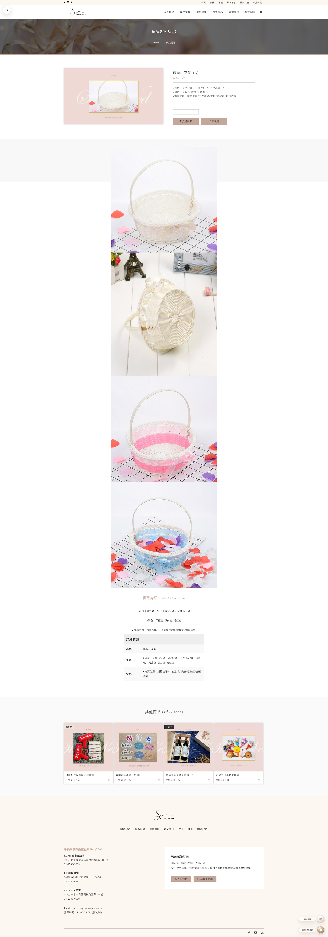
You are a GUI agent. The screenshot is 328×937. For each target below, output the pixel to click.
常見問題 (257, 2)
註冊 (212, 2)
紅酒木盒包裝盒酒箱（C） (181, 775)
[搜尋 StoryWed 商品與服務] (7, 10)
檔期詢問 (250, 12)
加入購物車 (186, 121)
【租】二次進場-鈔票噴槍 (80, 775)
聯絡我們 (202, 829)
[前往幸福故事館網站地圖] (320, 919)
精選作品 (218, 12)
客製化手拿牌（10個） (128, 775)
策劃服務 (169, 12)
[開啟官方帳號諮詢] (320, 929)
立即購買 (214, 121)
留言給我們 (181, 879)
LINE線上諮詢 (205, 879)
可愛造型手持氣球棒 (227, 775)
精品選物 (185, 12)
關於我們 (244, 2)
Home (156, 42)
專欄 (220, 2)
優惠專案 (201, 12)
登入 (203, 2)
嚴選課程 (234, 12)
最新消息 (231, 2)
